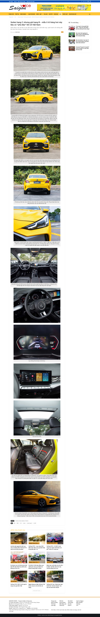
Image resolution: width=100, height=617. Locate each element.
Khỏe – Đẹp (38, 14)
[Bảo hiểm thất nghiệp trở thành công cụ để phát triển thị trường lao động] (72, 34)
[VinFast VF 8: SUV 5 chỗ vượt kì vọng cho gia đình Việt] (19, 576)
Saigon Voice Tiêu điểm (16, 543)
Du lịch (45, 14)
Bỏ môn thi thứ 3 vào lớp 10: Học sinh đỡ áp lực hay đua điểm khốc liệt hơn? (82, 41)
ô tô (20, 523)
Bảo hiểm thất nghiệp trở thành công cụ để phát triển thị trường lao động (82, 34)
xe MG (35, 523)
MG (14, 523)
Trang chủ (11, 14)
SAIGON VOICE (13, 601)
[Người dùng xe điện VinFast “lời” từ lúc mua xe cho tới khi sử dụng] (37, 576)
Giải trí (50, 14)
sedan (24, 523)
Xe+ (60, 14)
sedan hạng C (29, 523)
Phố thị (17, 14)
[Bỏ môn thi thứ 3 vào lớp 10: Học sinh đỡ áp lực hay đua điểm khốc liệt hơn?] (72, 41)
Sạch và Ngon (31, 14)
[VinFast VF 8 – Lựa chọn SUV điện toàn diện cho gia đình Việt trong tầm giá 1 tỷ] (37, 538)
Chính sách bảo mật (30, 1)
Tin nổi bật (50, 562)
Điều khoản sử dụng (21, 1)
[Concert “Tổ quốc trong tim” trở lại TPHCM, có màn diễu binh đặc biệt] (72, 48)
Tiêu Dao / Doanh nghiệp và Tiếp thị (21, 520)
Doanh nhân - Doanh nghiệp (16, 562)
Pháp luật (65, 14)
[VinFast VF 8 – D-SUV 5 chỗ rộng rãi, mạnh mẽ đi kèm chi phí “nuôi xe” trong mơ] (55, 538)
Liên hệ (15, 1)
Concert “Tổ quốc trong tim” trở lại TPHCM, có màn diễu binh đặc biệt (82, 48)
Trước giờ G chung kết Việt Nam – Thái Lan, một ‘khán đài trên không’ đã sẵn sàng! (82, 28)
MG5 (17, 523)
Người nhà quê (72, 14)
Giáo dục (56, 14)
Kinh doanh (23, 14)
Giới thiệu (11, 1)
